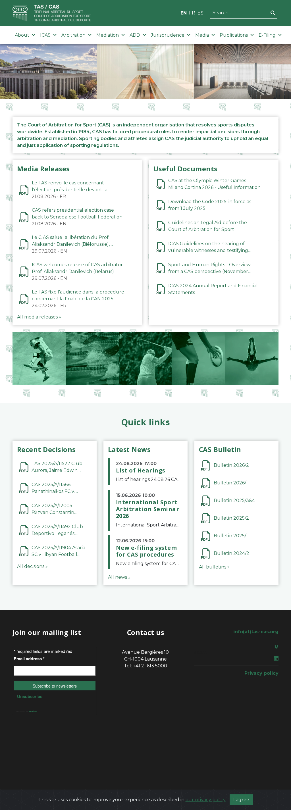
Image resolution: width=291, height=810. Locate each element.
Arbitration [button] (73, 35)
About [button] (22, 35)
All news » (119, 577)
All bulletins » (214, 567)
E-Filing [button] (267, 35)
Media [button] (202, 35)
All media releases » (39, 317)
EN (183, 13)
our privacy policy (206, 799)
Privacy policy (261, 673)
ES (200, 13)
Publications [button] (234, 35)
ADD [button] (135, 35)
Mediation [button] (107, 35)
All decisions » (32, 566)
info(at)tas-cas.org (255, 631)
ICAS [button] (45, 35)
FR (192, 13)
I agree (241, 799)
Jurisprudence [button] (167, 35)
